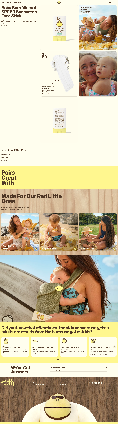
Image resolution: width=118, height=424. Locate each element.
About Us (33, 382)
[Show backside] (36, 249)
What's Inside (4, 157)
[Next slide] (114, 346)
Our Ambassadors (34, 386)
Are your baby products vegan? (57, 367)
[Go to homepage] (7, 383)
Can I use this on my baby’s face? (58, 373)
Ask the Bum (62, 382)
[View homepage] (59, 2)
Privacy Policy (106, 423)
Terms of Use (99, 423)
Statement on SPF (113, 423)
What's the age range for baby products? (60, 370)
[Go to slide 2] (60, 359)
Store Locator (63, 384)
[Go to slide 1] (58, 359)
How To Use (4, 160)
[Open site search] (115, 2)
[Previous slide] (3, 346)
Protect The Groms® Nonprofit (37, 384)
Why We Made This (5, 154)
